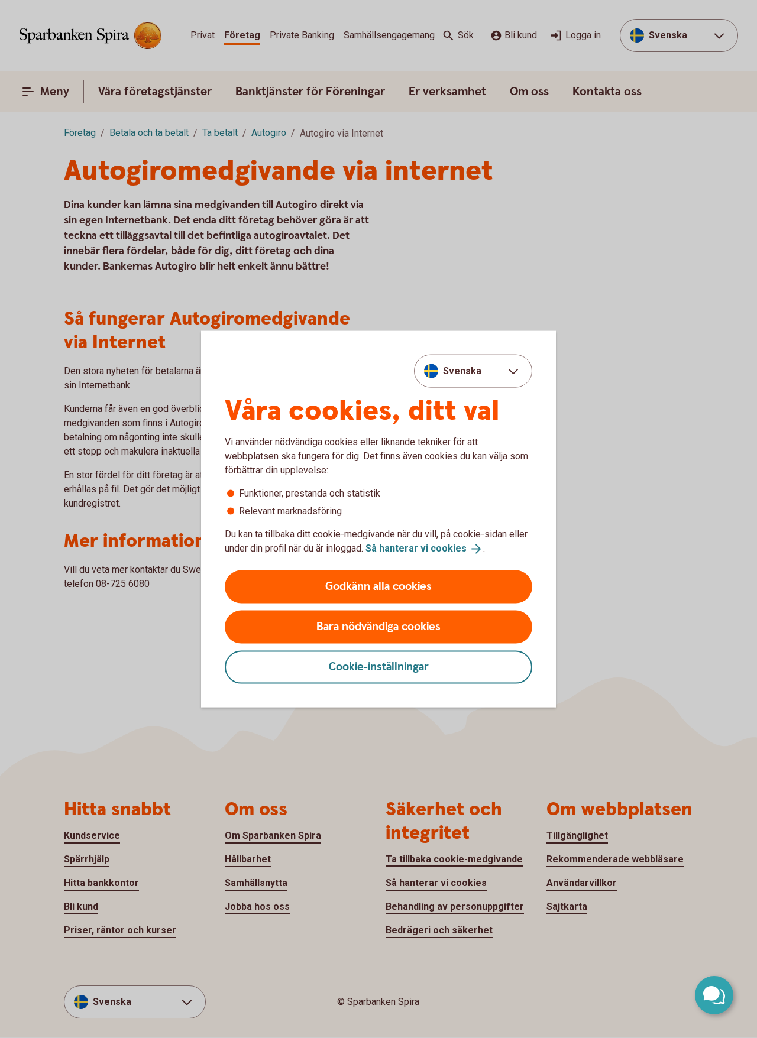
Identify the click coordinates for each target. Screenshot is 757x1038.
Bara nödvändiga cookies (378, 626)
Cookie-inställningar (379, 666)
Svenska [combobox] (462, 371)
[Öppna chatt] (714, 995)
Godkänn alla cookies (378, 586)
